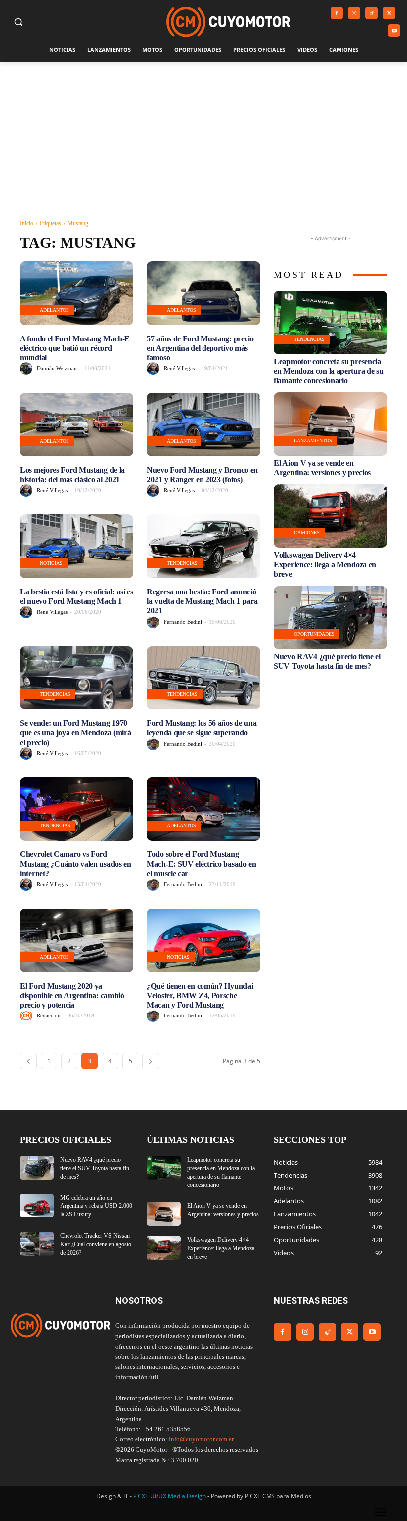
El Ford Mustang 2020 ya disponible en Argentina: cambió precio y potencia (72, 995)
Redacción (49, 1015)
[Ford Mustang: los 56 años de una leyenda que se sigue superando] (203, 678)
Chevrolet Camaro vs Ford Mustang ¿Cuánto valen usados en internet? (75, 863)
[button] (18, 22)
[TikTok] (371, 13)
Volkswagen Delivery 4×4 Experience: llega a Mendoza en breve (325, 564)
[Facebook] (337, 13)
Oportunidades (314, 634)
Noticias (51, 563)
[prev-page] (28, 1061)
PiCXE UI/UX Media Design (169, 1496)
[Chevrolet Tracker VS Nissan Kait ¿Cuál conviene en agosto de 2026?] (37, 1244)
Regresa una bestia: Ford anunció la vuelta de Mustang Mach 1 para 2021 (202, 601)
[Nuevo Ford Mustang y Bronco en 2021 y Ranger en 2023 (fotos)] (203, 424)
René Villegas (179, 368)
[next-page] (150, 1061)
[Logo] (228, 22)
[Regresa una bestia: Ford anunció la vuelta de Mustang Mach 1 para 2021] (203, 546)
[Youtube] (394, 30)
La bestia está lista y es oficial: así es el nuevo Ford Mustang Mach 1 (76, 596)
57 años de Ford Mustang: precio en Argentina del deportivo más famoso (200, 348)
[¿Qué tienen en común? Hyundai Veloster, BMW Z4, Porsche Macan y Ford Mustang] (203, 940)
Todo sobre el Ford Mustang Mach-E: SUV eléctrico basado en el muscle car (201, 863)
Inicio (26, 223)
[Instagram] (354, 13)
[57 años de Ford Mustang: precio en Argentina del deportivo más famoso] (203, 293)
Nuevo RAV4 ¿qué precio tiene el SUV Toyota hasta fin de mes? (327, 661)
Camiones (307, 532)
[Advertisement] (203, 136)
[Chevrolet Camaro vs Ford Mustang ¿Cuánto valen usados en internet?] (76, 809)
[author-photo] (27, 368)
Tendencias (182, 563)
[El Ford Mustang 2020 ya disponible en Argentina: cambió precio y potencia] (76, 940)
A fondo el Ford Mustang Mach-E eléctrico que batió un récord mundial (75, 348)
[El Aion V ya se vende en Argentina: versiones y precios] (330, 424)
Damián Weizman (57, 368)
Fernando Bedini (183, 622)
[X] (389, 13)
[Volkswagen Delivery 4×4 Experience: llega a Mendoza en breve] (330, 516)
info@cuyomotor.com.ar (201, 1439)
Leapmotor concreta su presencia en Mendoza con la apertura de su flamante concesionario (328, 371)
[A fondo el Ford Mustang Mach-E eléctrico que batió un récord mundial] (76, 293)
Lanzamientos (313, 440)
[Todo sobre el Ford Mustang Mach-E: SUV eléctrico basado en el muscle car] (203, 809)
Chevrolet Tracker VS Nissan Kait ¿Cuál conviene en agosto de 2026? (95, 1244)
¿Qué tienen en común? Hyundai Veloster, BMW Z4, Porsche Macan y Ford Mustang (200, 995)
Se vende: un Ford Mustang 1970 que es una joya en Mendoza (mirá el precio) (75, 732)
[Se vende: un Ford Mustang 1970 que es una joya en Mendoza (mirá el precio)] (76, 678)
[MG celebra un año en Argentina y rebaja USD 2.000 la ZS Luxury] (37, 1206)
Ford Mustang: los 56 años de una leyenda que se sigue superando (201, 728)
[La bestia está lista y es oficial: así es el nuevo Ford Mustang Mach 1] (76, 546)
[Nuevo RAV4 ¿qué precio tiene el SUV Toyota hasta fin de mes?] (330, 618)
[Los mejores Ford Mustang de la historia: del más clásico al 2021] (76, 424)
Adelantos (54, 310)
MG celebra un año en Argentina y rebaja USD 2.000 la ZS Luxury (96, 1206)
